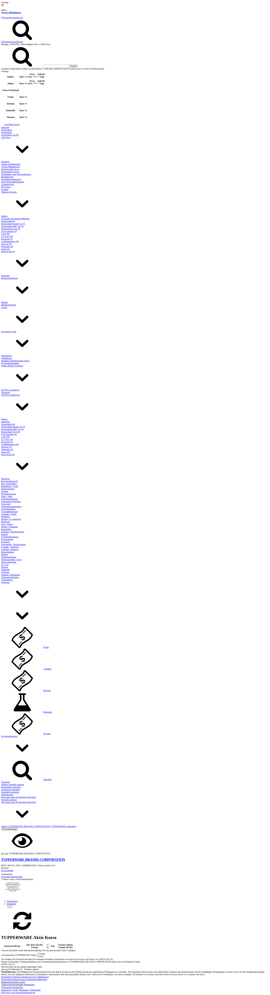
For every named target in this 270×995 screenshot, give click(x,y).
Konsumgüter (7, 539)
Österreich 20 (7, 246)
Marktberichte (7, 177)
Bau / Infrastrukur (9, 484)
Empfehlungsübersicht (11, 179)
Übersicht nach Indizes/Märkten (15, 219)
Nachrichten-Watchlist (11, 787)
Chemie (4, 491)
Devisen (47, 734)
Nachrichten (6, 130)
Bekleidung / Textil (9, 486)
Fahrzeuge (5, 504)
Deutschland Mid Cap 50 (12, 226)
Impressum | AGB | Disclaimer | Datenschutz (21, 990)
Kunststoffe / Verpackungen (13, 544)
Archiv (4, 307)
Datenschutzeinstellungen (12, 985)
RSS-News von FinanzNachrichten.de (18, 992)
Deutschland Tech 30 (10, 229)
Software (5, 572)
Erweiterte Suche (12, 124)
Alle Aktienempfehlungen (12, 182)
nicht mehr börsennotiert (12, 877)
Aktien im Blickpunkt (10, 164)
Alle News (6, 137)
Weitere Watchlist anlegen (12, 784)
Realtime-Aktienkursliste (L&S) (15, 361)
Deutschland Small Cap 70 (13, 224)
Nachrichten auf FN (10, 135)
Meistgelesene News (10, 172)
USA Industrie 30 (9, 231)
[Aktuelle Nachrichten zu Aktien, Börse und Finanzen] (12, 17)
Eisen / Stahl (6, 496)
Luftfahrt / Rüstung (9, 549)
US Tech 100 (7, 236)
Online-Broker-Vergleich (12, 366)
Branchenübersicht (9, 278)
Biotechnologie (8, 489)
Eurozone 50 (7, 239)
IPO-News (6, 187)
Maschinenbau (7, 552)
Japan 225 (5, 249)
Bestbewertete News (10, 169)
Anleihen (47, 669)
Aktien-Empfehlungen (29, 979)
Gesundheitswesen (9, 511)
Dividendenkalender (10, 363)
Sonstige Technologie (10, 575)
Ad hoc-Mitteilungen (11, 12)
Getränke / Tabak (8, 514)
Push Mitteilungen (9, 829)
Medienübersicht (8, 305)
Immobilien (6, 529)
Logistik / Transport (10, 547)
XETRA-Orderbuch (10, 390)
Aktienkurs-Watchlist (10, 789)
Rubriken (5, 161)
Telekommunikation (10, 577)
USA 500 (5, 234)
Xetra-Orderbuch (22, 977)
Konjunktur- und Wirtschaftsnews (16, 174)
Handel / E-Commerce (11, 519)
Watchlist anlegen (9, 800)
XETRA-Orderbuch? (10, 395)
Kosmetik (5, 542)
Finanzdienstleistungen (11, 506)
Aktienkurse (6, 356)
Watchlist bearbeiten (10, 792)
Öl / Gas (5, 564)
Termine (4, 189)
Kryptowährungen (9, 736)
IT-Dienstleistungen (10, 537)
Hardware (5, 522)
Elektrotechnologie (9, 499)
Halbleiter (5, 516)
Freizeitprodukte (8, 509)
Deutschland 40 (8, 221)
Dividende (11, 904)
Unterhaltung (7, 580)
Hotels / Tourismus (9, 527)
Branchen (5, 276)
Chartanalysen (7, 184)
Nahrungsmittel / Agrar (11, 559)
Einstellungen (7, 795)
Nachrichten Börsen (10, 979)
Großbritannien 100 (10, 241)
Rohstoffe (5, 570)
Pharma (4, 567)
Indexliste (5, 422)
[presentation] (8, 906)
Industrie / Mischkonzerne (12, 532)
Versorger (5, 582)
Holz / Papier (7, 524)
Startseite (5, 127)
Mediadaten (29, 984)
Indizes (4, 216)
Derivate (47, 690)
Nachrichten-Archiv (17, 982)
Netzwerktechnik (8, 562)
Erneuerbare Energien (11, 501)
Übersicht (5, 392)
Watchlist (47, 779)
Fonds (46, 647)
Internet (4, 534)
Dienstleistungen (8, 494)
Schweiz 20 (6, 244)
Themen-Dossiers (9, 192)
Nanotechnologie (8, 557)
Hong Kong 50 (8, 251)
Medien (4, 302)
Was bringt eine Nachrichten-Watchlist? (18, 797)
